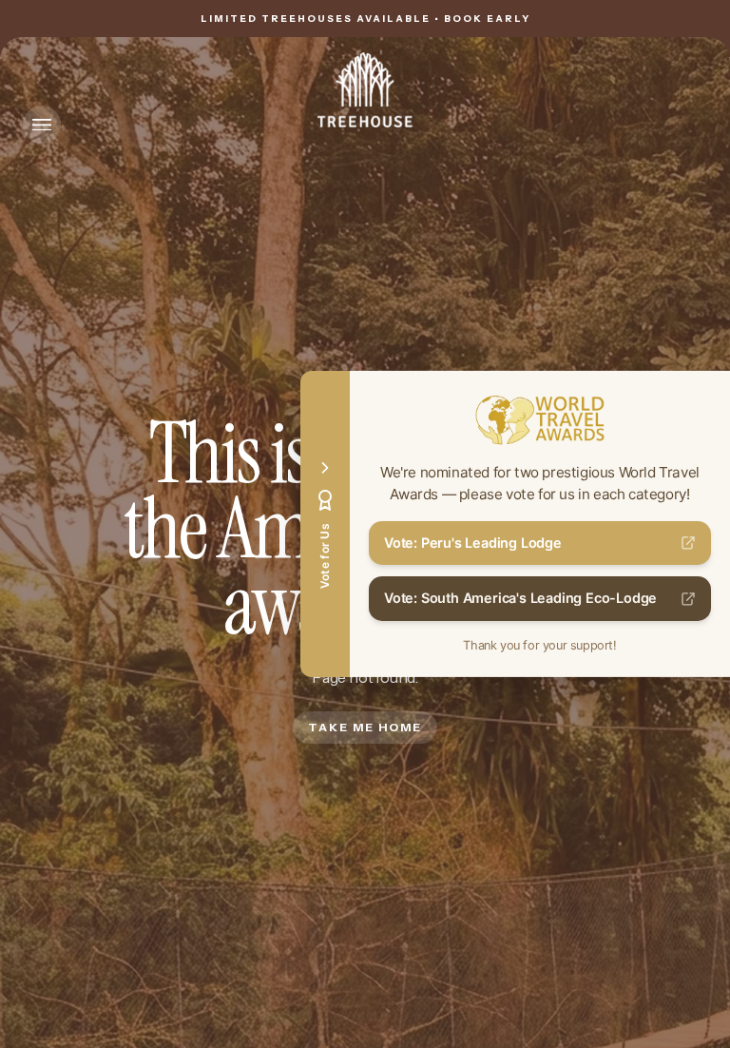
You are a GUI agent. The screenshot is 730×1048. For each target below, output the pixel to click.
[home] (365, 89)
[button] (42, 125)
